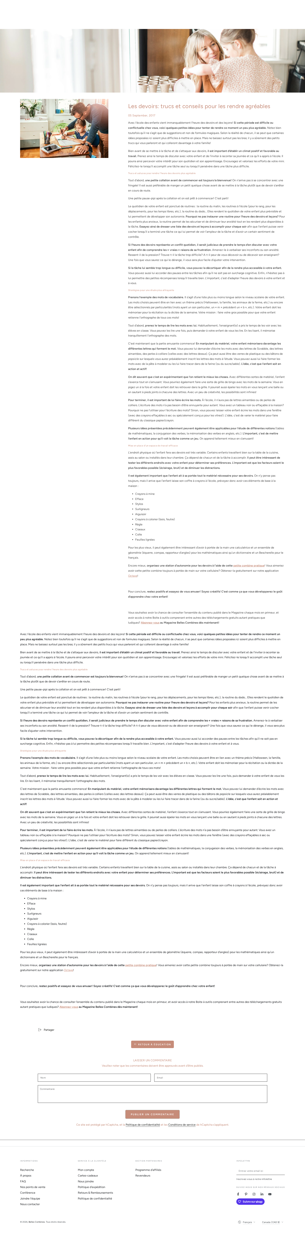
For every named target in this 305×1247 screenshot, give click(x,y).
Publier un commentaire (152, 1114)
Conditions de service (182, 1124)
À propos (25, 1175)
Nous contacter (30, 1204)
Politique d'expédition (91, 1187)
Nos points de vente (32, 1187)
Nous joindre (86, 1181)
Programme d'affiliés (148, 1170)
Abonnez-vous (150, 622)
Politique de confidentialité (143, 1124)
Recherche (27, 1170)
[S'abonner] (283, 1171)
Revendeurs (142, 1175)
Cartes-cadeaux (88, 1175)
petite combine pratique (248, 565)
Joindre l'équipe (30, 1198)
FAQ (23, 1181)
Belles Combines (37, 1222)
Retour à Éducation (154, 1044)
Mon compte (86, 1170)
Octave (132, 575)
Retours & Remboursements (95, 1192)
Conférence (27, 1192)
